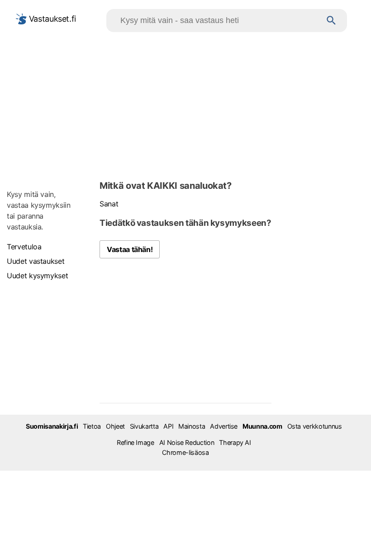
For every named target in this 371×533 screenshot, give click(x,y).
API (168, 426)
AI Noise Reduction (186, 442)
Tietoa (92, 426)
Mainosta (191, 426)
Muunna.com (262, 426)
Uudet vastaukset (35, 261)
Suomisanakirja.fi (52, 426)
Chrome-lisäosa (185, 452)
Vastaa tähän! (129, 249)
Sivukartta (144, 426)
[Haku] (331, 20)
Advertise (224, 426)
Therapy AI (235, 442)
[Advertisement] (185, 104)
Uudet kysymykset (37, 275)
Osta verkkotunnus (314, 426)
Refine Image (135, 442)
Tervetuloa (24, 246)
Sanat (109, 203)
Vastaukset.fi (51, 18)
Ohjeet (115, 426)
